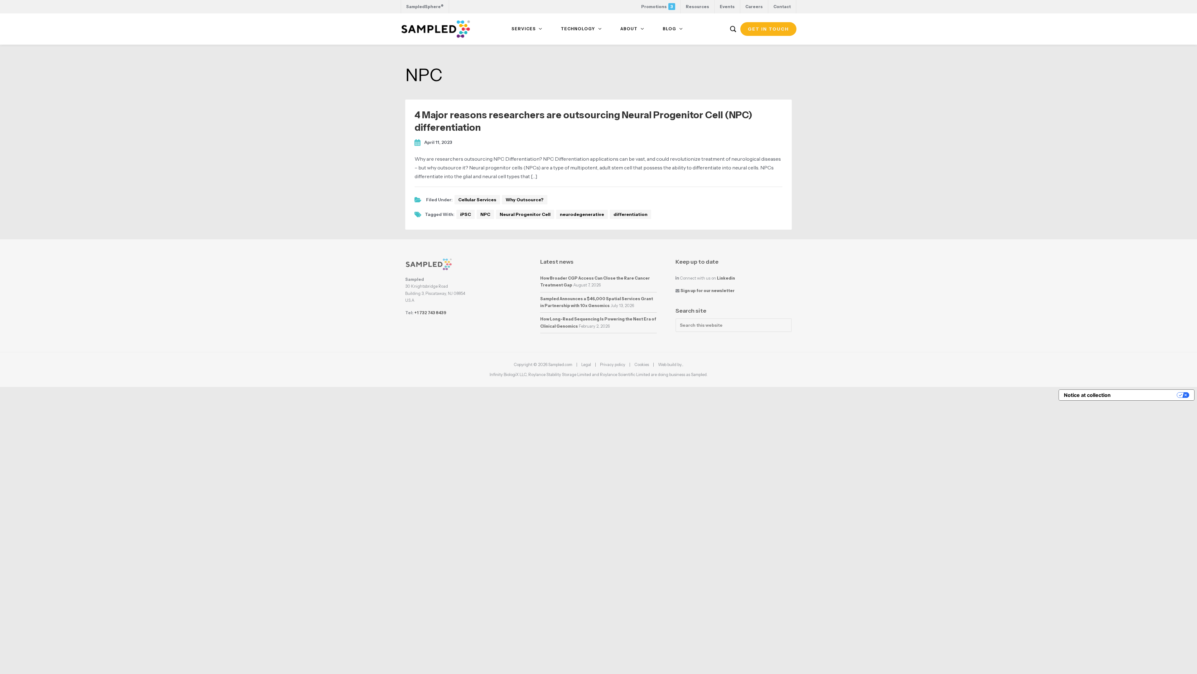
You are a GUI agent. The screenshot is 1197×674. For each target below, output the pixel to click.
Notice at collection (1087, 395)
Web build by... (671, 364)
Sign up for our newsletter (707, 290)
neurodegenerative (582, 214)
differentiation (630, 214)
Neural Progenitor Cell (525, 214)
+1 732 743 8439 (430, 312)
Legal (586, 364)
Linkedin (726, 278)
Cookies (641, 364)
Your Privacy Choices (1147, 395)
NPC (485, 214)
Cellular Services (477, 200)
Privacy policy (612, 364)
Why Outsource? (525, 200)
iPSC (465, 214)
